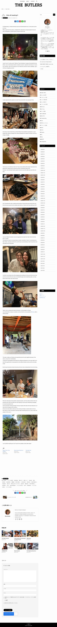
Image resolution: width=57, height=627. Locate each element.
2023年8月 (43, 207)
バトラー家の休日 (44, 99)
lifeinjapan (4, 485)
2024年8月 (43, 179)
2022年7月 (43, 237)
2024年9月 (43, 177)
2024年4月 (43, 189)
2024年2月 (43, 193)
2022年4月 (43, 244)
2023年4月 (43, 216)
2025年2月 (43, 165)
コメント (5, 569)
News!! (42, 127)
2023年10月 (43, 203)
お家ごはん (43, 106)
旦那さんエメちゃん (44, 122)
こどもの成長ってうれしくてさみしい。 (47, 59)
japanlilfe (22, 483)
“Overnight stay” (28, 450)
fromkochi (30, 480)
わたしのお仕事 (43, 95)
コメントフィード (43, 296)
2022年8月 (43, 235)
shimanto (4, 480)
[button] (15, 21)
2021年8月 (43, 263)
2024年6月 (43, 184)
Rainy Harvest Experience (18, 450)
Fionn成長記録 (43, 113)
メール (5, 588)
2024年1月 (43, 196)
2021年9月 (43, 261)
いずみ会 (41, 68)
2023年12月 (43, 198)
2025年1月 (43, 168)
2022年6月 (43, 240)
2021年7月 (43, 265)
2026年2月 (43, 151)
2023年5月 (43, 214)
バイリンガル (34, 485)
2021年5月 (43, 270)
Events (42, 129)
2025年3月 (43, 163)
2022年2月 (43, 249)
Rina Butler (7, 516)
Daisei (33, 312)
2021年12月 (43, 254)
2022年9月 (43, 233)
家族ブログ (20, 480)
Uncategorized (43, 141)
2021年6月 (43, 268)
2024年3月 (43, 191)
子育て (8, 485)
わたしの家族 (43, 111)
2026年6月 (43, 149)
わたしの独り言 (43, 102)
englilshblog (16, 480)
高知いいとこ (26, 480)
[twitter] (19, 519)
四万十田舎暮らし (32, 483)
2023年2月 (43, 221)
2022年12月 (43, 226)
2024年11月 (43, 172)
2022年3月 (43, 247)
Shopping (42, 132)
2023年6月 (43, 212)
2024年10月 (43, 175)
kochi (25, 485)
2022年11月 (43, 228)
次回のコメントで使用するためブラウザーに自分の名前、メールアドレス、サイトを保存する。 (20, 598)
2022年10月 (43, 230)
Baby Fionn (43, 115)
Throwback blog (43, 118)
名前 (4, 584)
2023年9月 (43, 205)
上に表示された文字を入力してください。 (11, 602)
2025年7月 (43, 154)
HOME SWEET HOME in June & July (46, 64)
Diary (42, 136)
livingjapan (4, 483)
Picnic (42, 120)
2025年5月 (43, 158)
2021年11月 (43, 256)
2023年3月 (43, 219)
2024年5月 (43, 186)
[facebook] (17, 519)
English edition (5, 17)
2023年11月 (43, 200)
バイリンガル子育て (20, 485)
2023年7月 (43, 210)
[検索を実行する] (54, 15)
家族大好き (26, 483)
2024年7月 (43, 182)
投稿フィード (42, 295)
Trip (41, 134)
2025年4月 (43, 161)
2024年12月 (43, 170)
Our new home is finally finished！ (46, 61)
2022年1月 (43, 251)
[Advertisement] (20, 466)
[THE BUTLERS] (28, 5)
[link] (15, 519)
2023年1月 (43, 223)
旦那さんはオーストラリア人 (15, 483)
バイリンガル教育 (10, 480)
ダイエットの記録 (44, 125)
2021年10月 (43, 258)
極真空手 (42, 139)
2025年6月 (43, 156)
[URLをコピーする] (25, 21)
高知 (34, 480)
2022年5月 (43, 242)
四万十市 (8, 483)
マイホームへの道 (44, 97)
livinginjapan (29, 485)
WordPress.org (42, 297)
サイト (5, 592)
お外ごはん (43, 109)
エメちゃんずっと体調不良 (44, 66)
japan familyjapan (13, 485)
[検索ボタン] (36, 1)
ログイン (41, 293)
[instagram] (21, 519)
